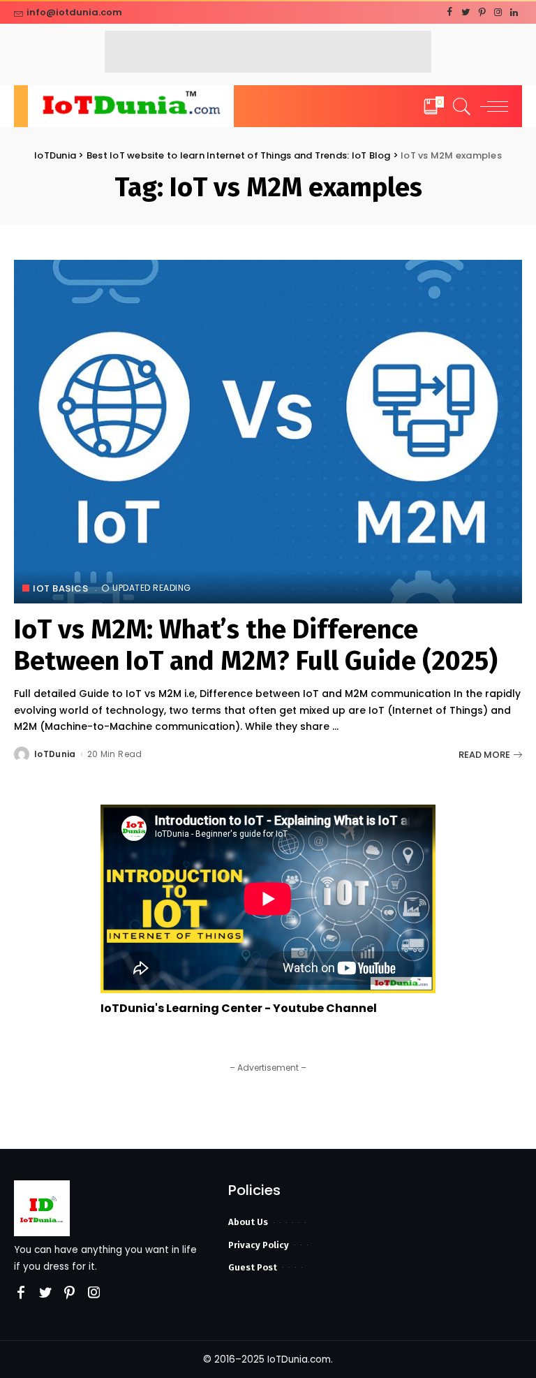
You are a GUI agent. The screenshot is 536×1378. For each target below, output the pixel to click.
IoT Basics (60, 588)
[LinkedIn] (514, 12)
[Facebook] (450, 12)
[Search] (458, 106)
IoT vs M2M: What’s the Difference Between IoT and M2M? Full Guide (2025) (256, 645)
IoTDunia (55, 754)
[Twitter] (466, 12)
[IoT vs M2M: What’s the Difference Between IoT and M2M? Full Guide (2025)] (268, 431)
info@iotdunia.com (74, 12)
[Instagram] (498, 12)
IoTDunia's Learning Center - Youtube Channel (238, 1008)
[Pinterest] (482, 12)
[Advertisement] (268, 52)
